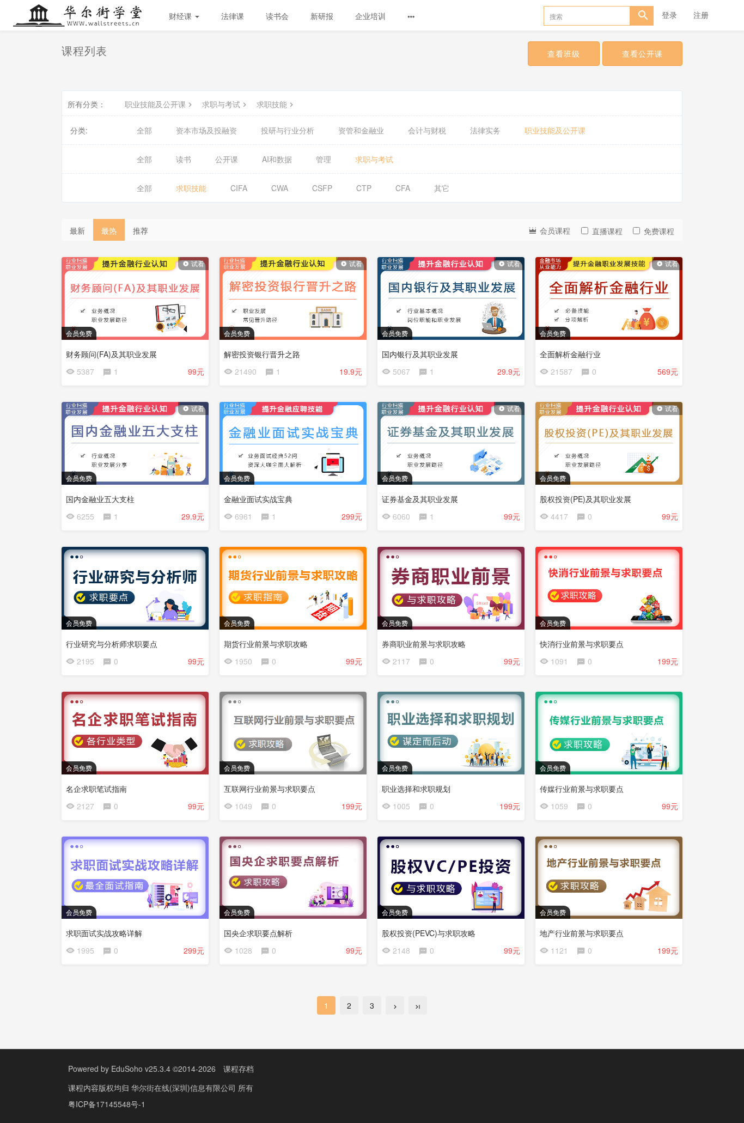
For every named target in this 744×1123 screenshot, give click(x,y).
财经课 (181, 15)
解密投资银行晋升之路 (262, 354)
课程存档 (238, 1068)
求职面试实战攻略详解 (104, 932)
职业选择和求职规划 (416, 788)
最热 (109, 230)
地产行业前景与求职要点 (582, 932)
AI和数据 (277, 159)
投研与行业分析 (287, 130)
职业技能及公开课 (155, 104)
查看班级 (563, 53)
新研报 (321, 15)
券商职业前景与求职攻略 (424, 643)
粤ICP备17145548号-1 (106, 1103)
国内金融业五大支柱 (100, 498)
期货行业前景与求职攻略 (266, 643)
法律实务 (485, 130)
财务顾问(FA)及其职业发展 (111, 354)
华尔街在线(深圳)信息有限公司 (184, 1087)
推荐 (140, 230)
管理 (323, 159)
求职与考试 (221, 104)
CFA (402, 187)
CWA (279, 187)
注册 (701, 14)
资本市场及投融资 (206, 130)
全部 (144, 130)
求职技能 (272, 104)
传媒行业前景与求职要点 (582, 788)
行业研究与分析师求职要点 (111, 643)
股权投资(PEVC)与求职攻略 (428, 932)
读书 (183, 159)
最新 (77, 230)
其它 (441, 187)
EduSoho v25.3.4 (140, 1068)
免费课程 (659, 230)
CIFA (238, 187)
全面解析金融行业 (570, 354)
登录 (669, 14)
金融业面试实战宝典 (258, 498)
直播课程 (607, 230)
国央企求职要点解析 (258, 932)
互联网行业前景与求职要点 (269, 788)
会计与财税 (427, 130)
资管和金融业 (361, 130)
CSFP (322, 187)
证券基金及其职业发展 (420, 498)
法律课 (232, 15)
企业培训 (370, 15)
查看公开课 (642, 53)
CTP (363, 187)
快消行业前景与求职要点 (582, 643)
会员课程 (554, 230)
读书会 (277, 15)
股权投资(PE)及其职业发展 (585, 498)
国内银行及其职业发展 (420, 354)
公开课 (226, 159)
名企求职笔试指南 (96, 788)
